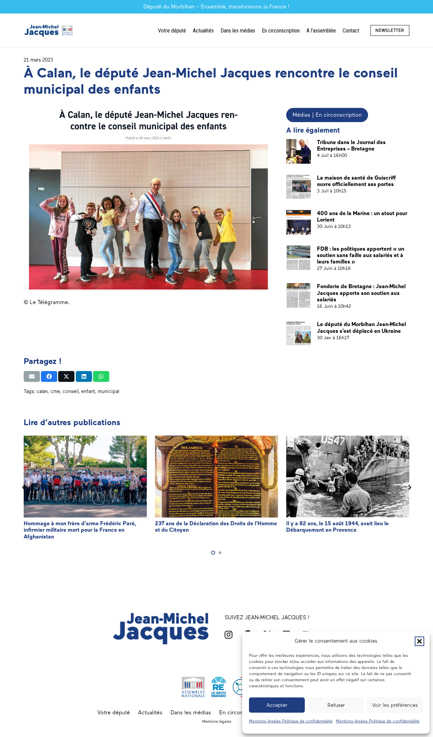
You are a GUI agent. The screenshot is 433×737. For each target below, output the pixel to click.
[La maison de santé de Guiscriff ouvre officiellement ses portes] (298, 187)
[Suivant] (409, 487)
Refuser (336, 705)
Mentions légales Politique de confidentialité (291, 721)
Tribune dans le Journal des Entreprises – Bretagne (351, 145)
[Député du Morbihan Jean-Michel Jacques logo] (49, 30)
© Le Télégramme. (47, 302)
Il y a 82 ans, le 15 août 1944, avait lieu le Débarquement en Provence (337, 526)
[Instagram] (228, 634)
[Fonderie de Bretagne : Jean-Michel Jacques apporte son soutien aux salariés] (298, 295)
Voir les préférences (395, 705)
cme (55, 391)
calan (42, 391)
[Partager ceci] (49, 376)
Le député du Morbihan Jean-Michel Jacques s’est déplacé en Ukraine (361, 327)
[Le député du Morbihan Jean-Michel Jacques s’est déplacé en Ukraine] (298, 333)
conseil (70, 391)
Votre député (113, 712)
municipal (108, 391)
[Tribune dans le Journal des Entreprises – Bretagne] (298, 151)
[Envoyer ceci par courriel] (32, 376)
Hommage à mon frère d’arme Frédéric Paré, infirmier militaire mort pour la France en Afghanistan (80, 529)
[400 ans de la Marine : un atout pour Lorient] (298, 222)
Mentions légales (216, 721)
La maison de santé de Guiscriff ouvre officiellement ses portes (356, 181)
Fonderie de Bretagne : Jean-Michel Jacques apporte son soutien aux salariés (361, 292)
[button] (419, 641)
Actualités (150, 712)
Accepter (277, 705)
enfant (88, 391)
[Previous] (23, 487)
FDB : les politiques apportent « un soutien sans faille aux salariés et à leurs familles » (360, 255)
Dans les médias (190, 712)
